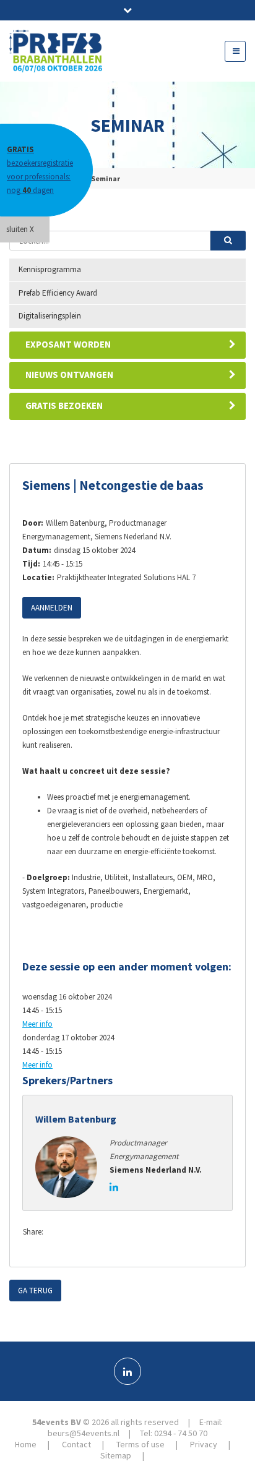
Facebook (58, 1233)
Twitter (83, 1233)
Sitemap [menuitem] (115, 1455)
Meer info (37, 1024)
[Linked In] (127, 1371)
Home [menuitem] (26, 1444)
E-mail (132, 1233)
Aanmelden (51, 607)
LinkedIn (108, 1233)
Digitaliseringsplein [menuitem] (50, 315)
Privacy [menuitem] (203, 1444)
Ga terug (35, 1290)
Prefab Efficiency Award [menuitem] (58, 293)
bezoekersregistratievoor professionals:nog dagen (40, 169)
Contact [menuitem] (76, 1444)
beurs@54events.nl (83, 1433)
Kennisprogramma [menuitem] (50, 269)
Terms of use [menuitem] (140, 1444)
